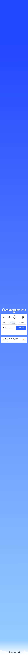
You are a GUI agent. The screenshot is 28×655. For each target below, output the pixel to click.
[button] (25, 2)
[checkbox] (23, 317)
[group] (6, 323)
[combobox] (5, 322)
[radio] (4, 317)
